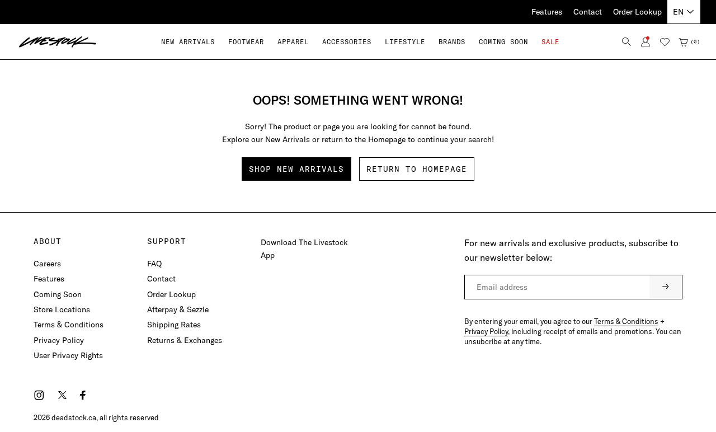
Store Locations (62, 309)
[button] (246, 41)
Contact (587, 12)
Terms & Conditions (68, 325)
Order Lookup (637, 12)
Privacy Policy (59, 340)
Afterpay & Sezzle (178, 309)
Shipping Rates (174, 325)
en (678, 12)
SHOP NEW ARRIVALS (296, 169)
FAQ (154, 264)
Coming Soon (58, 294)
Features (546, 12)
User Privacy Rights (68, 355)
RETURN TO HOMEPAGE (416, 169)
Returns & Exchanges (184, 340)
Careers (47, 264)
